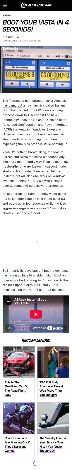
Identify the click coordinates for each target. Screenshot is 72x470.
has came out (12, 105)
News (7, 16)
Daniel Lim (12, 37)
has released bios (15, 275)
